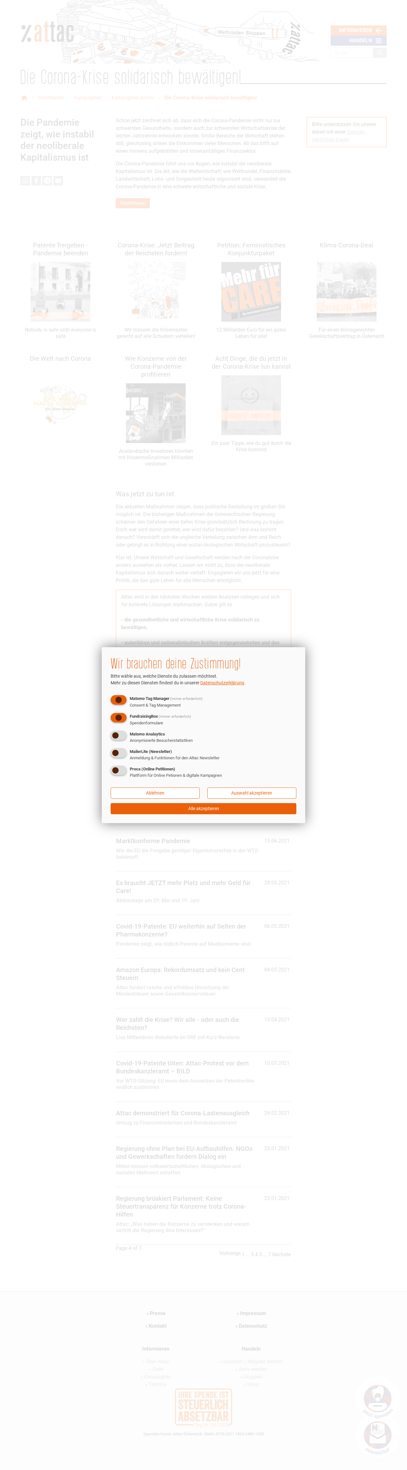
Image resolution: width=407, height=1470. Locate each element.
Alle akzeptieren (203, 808)
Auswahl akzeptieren (251, 792)
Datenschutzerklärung (222, 682)
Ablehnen (155, 792)
